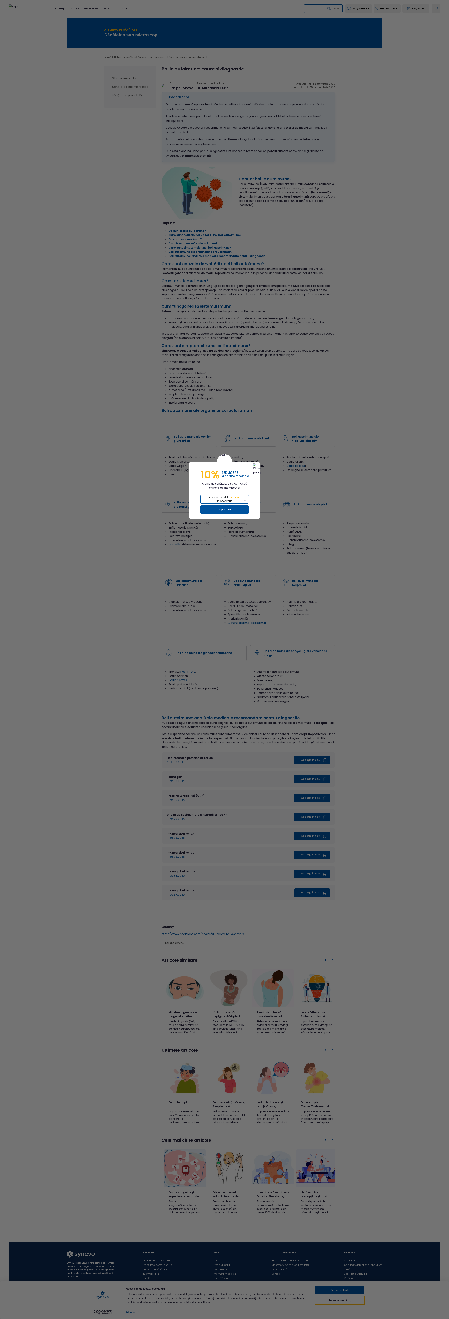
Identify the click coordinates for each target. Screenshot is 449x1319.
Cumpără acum (224, 509)
